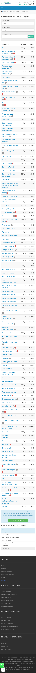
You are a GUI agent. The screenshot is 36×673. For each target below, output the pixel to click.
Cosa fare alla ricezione (7, 600)
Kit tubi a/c (5, 239)
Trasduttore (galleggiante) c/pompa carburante (9, 501)
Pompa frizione (7, 355)
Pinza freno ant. (9, 348)
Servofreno (6, 444)
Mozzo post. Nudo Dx (9, 298)
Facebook (3, 580)
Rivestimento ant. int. (9, 392)
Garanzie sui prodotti (6, 617)
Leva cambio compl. (8, 243)
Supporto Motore (8, 461)
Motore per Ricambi (8, 269)
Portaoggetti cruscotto (9, 362)
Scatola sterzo (7, 395)
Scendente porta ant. (9, 399)
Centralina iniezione (8, 171)
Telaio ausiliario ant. (9, 475)
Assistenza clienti (23, 3)
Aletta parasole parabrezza (7, 67)
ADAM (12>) (5, 532)
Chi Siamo (3, 566)
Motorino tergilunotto (9, 276)
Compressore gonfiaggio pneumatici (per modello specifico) (10, 185)
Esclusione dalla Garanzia (7, 629)
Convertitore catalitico (9, 196)
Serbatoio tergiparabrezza (7, 436)
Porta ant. (6, 358)
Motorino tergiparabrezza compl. (9, 281)
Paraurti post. (6, 333)
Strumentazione (7, 452)
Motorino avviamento (9, 273)
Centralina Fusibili (8, 167)
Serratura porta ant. (9, 441)
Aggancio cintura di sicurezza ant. (8, 52)
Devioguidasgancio (8, 209)
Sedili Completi (7, 403)
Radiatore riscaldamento (10, 378)
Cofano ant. (6, 180)
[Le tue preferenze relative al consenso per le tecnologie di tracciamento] (3, 670)
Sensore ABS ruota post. (10, 416)
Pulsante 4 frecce (7, 369)
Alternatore (6, 77)
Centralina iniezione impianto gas (8, 175)
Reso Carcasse (5, 632)
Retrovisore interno (8, 381)
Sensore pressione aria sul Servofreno (9, 427)
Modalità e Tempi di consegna (9, 594)
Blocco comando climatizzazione (7, 130)
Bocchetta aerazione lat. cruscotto (10, 135)
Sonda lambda (7, 448)
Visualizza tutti (5, 548)
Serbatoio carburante (9, 432)
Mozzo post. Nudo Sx (9, 302)
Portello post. (6, 365)
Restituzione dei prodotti (7, 623)
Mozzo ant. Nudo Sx (8, 295)
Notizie (3, 577)
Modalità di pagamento (7, 606)
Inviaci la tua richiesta (18, 520)
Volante (4, 507)
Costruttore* (5, 20)
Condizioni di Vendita (6, 571)
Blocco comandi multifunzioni (7, 124)
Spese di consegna (6, 597)
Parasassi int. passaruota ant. (8, 317)
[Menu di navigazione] (2, 8)
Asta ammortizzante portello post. (8, 109)
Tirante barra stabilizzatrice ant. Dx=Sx (10, 483)
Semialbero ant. (9, 406)
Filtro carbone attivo (8, 229)
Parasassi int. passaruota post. (8, 323)
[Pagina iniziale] (2, 11)
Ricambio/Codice (6, 34)
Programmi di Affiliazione (7, 574)
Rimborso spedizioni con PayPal (9, 626)
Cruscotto (5, 205)
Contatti (3, 568)
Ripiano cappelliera (8, 388)
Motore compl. (7, 264)
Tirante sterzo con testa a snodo (10, 489)
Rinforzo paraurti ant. (9, 385)
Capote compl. (7, 160)
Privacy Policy (4, 643)
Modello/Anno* (6, 27)
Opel (3, 529)
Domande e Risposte (6, 649)
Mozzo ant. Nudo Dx (8, 291)
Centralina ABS (7, 163)
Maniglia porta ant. (9, 250)
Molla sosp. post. (8, 257)
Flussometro (6, 232)
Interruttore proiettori (9, 236)
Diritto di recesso (5, 620)
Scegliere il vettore (6, 603)
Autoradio (5, 119)
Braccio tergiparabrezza (10, 152)
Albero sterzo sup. (8, 62)
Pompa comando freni (10, 351)
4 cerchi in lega (7, 48)
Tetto (3, 479)
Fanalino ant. (7, 225)
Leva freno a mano (8, 246)
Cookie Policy (4, 646)
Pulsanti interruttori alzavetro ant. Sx (8, 373)
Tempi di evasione (6, 591)
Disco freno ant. (9, 212)
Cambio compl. (7, 156)
